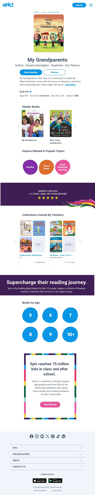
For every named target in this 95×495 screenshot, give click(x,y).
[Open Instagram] (37, 436)
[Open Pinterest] (53, 436)
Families (36, 12)
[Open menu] (91, 5)
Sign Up (79, 5)
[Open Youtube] (42, 436)
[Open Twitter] (47, 436)
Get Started (50, 404)
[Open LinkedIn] (63, 436)
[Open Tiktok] (58, 436)
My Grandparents (53, 12)
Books (44, 12)
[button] (32, 242)
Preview (54, 72)
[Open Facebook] (31, 436)
